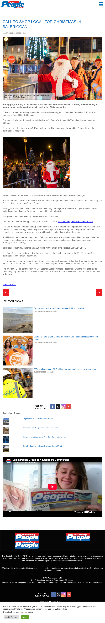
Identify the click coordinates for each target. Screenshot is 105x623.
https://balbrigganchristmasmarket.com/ (75, 222)
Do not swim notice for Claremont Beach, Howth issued (59, 308)
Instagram (63, 406)
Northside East (9, 284)
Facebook (52, 406)
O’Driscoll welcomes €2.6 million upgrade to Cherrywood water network (66, 369)
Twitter (58, 406)
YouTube (68, 406)
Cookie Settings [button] (11, 617)
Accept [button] (24, 617)
